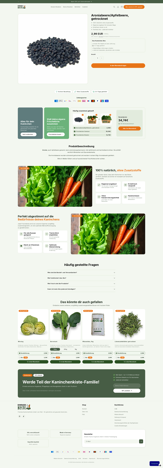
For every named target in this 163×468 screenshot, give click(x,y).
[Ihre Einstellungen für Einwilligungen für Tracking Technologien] (160, 465)
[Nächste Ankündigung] (144, 1)
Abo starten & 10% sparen (134, 7)
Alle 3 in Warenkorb (129, 128)
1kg (76, 349)
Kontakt (84, 409)
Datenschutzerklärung (121, 411)
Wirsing (20, 341)
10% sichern (126, 391)
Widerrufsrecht (119, 414)
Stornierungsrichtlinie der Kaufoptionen (126, 423)
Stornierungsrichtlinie (103, 458)
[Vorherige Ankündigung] (18, 1)
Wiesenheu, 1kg (88, 341)
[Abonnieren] (141, 441)
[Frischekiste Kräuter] (110, 115)
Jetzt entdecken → (28, 134)
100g (55, 349)
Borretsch (53, 341)
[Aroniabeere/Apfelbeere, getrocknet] (83, 115)
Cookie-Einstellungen (121, 425)
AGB (116, 409)
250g (65, 349)
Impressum (118, 420)
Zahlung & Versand (120, 417)
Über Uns (85, 411)
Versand (101, 36)
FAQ (83, 414)
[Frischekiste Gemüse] (96, 115)
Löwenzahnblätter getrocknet (125, 341)
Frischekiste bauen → (56, 134)
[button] (114, 7)
